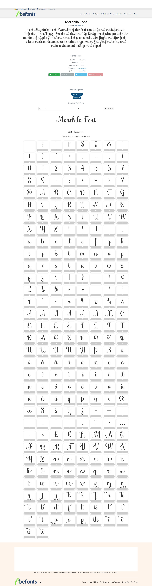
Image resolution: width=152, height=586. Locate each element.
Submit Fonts (52, 9)
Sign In (17, 9)
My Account (32, 9)
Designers (96, 14)
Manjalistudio (82, 68)
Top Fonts (134, 582)
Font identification (116, 14)
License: (73, 71)
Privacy (90, 582)
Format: (75, 62)
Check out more (68, 75)
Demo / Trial (82, 71)
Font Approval (115, 582)
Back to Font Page (96, 75)
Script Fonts (76, 97)
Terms (84, 582)
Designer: (72, 68)
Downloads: (74, 65)
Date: (73, 59)
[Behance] (40, 582)
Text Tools (127, 14)
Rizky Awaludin (79, 25)
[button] (135, 14)
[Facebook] (43, 582)
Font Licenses (104, 582)
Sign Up (24, 9)
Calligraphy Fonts (77, 94)
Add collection (82, 75)
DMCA (96, 582)
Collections (105, 14)
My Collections (42, 9)
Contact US (125, 582)
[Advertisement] (76, 559)
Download (55, 75)
